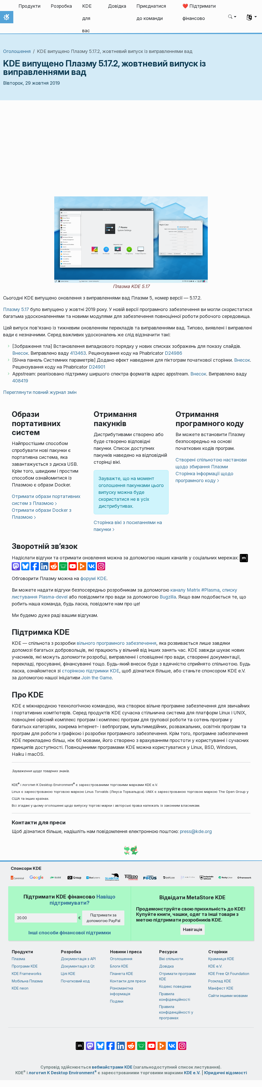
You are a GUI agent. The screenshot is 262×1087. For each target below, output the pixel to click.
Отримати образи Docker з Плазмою (41, 513)
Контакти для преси (128, 981)
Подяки (116, 1001)
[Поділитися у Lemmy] (64, 566)
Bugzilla (168, 597)
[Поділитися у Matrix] (244, 557)
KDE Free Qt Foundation (228, 973)
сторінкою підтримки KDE (90, 670)
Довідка (166, 966)
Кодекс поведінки (175, 986)
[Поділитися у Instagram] (101, 566)
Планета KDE (121, 973)
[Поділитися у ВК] (92, 566)
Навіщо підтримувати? (83, 899)
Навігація (192, 929)
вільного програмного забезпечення (116, 643)
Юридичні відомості (225, 1072)
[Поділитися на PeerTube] (83, 566)
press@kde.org (196, 831)
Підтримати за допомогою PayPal (103, 918)
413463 (78, 353)
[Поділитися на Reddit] (54, 566)
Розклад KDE (219, 981)
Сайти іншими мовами (228, 995)
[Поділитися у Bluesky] (26, 566)
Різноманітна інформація (121, 991)
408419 (20, 380)
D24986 (173, 353)
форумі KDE (93, 578)
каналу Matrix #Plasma (195, 590)
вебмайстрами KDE (112, 1067)
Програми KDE (25, 966)
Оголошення (17, 51)
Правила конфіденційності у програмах (176, 1012)
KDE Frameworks (26, 973)
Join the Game (96, 677)
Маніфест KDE (220, 988)
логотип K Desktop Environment (63, 1072)
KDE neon (20, 988)
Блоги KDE (119, 966)
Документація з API (78, 959)
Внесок (20, 353)
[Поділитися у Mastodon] (16, 566)
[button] (232, 17)
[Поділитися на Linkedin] (45, 566)
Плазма (18, 959)
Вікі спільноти (171, 959)
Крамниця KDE (221, 959)
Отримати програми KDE (177, 976)
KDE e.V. (215, 966)
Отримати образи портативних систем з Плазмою (46, 500)
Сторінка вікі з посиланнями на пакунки (128, 526)
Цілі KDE (68, 973)
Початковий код (75, 981)
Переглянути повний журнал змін (40, 392)
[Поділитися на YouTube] (73, 566)
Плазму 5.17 (16, 309)
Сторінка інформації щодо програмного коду (204, 477)
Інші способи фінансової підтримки (69, 932)
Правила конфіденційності (174, 997)
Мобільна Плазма (27, 981)
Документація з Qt (77, 966)
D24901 (97, 367)
